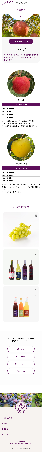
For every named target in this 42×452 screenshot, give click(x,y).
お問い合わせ (6, 434)
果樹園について (7, 418)
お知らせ (5, 429)
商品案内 (5, 423)
